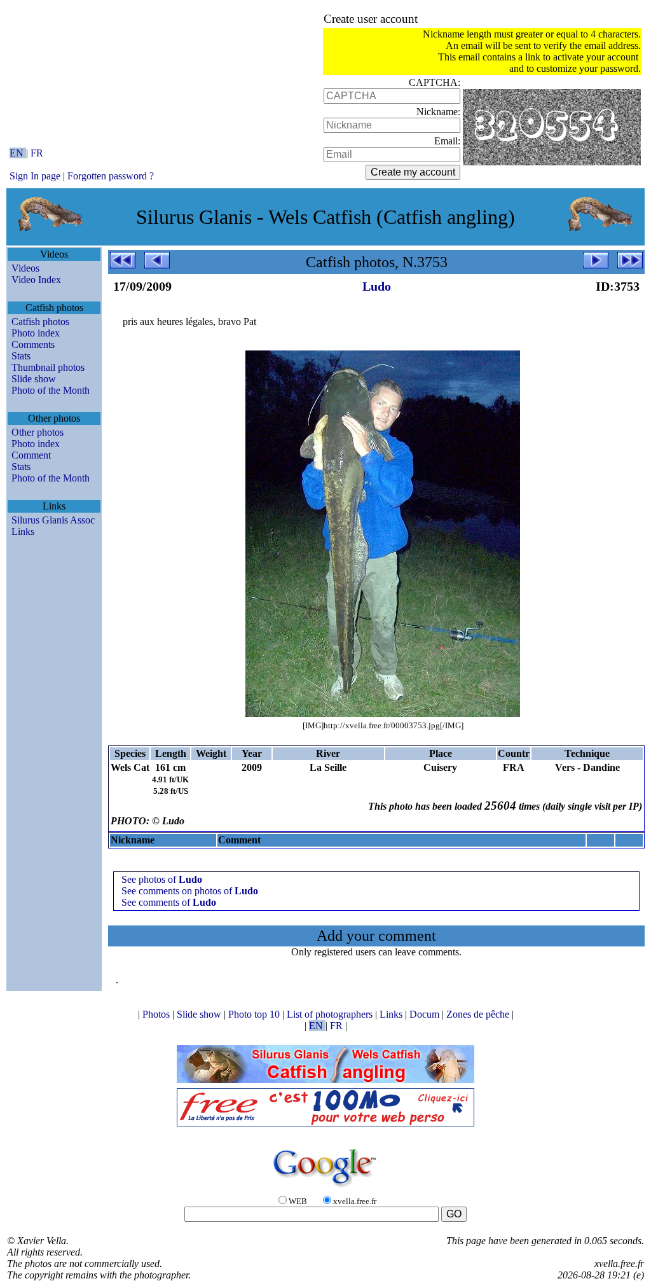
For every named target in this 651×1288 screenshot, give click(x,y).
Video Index (36, 279)
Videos (25, 268)
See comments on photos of (189, 890)
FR (37, 153)
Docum (425, 1014)
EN (18, 153)
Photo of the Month (50, 390)
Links (22, 531)
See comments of (168, 902)
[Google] (325, 1187)
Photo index (35, 333)
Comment (31, 455)
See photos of (161, 879)
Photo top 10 (255, 1014)
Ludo (376, 286)
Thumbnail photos (48, 367)
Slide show (33, 378)
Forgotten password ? (110, 175)
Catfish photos (40, 321)
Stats (21, 355)
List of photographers (331, 1014)
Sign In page (35, 175)
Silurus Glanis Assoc (53, 520)
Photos (157, 1014)
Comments (33, 344)
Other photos (37, 432)
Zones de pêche (479, 1014)
